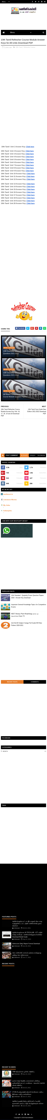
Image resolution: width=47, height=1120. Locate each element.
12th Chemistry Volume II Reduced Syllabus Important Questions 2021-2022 (22, 352)
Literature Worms (10, 500)
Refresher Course (29, 47)
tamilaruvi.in (8, 494)
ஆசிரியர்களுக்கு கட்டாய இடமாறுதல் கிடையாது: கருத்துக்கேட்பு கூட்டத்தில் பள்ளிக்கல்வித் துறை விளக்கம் (27, 923)
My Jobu (6, 505)
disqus (32, 455)
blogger (24, 455)
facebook (41, 455)
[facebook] (32, 1)
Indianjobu (7, 511)
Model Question (9, 347)
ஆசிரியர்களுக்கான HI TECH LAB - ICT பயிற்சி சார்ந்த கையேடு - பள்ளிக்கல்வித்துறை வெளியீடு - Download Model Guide (27, 935)
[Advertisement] (23, 73)
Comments (35, 682)
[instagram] (41, 1)
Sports (5, 751)
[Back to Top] (31, 1114)
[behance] (45, 1)
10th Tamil (19, 47)
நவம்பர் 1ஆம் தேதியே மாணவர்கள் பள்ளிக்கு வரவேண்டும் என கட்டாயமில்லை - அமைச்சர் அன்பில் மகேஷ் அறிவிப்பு (28, 1083)
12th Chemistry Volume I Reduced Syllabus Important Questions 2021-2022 (22, 374)
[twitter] (35, 1)
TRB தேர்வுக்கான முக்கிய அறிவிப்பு (23, 1072)
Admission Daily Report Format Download (26, 943)
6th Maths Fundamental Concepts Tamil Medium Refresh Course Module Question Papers (23, 395)
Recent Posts (12, 682)
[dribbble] (38, 1)
